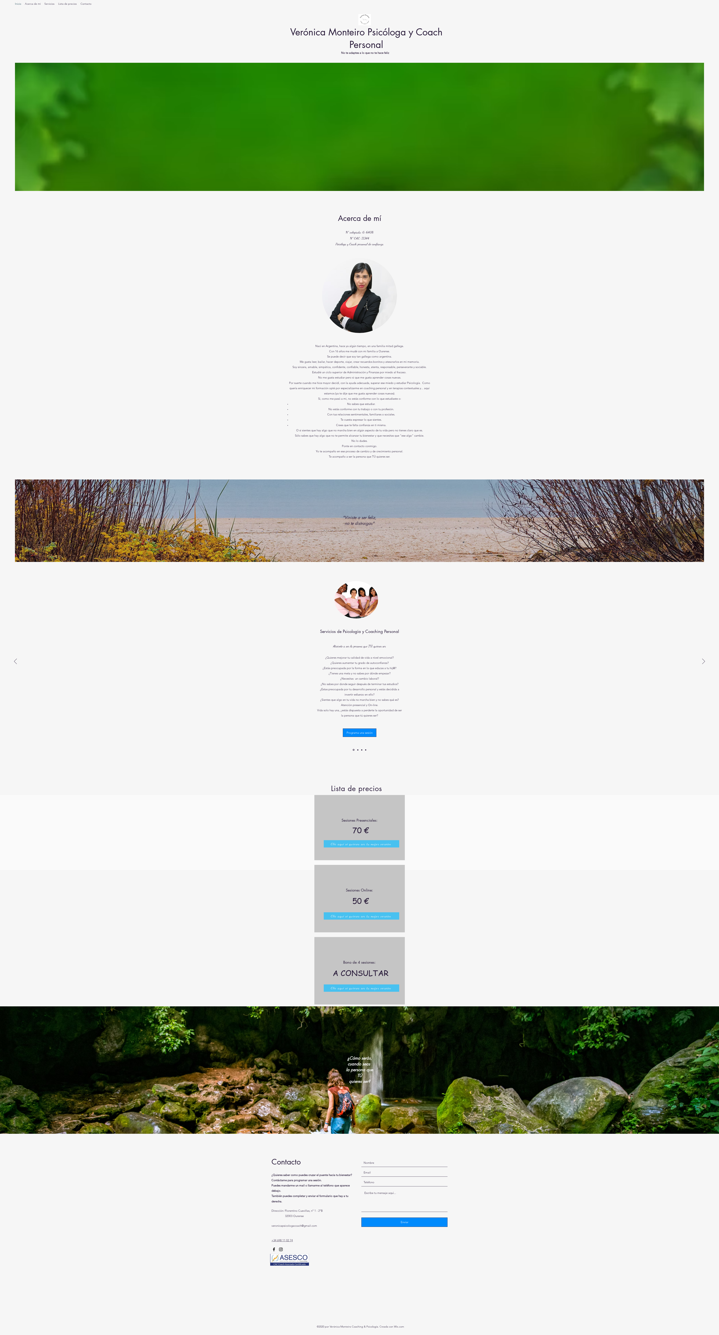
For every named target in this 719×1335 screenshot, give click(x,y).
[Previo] (15, 662)
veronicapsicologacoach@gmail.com (294, 1225)
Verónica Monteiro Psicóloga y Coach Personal (366, 38)
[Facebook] (273, 1249)
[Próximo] (703, 662)
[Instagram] (280, 1249)
